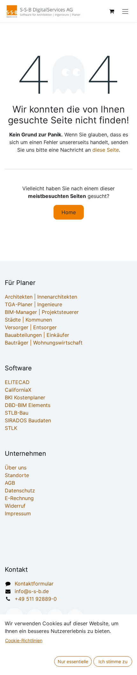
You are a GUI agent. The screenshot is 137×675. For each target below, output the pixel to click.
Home (68, 212)
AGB (10, 483)
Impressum (18, 513)
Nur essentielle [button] (73, 661)
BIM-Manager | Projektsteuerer (42, 312)
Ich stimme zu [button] (112, 661)
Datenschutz (20, 490)
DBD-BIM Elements (27, 405)
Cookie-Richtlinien (23, 640)
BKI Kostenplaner (25, 397)
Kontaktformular (34, 583)
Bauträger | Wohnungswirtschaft (44, 342)
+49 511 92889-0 (36, 599)
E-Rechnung (19, 498)
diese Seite (105, 150)
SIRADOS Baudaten (28, 420)
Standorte (17, 475)
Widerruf (15, 506)
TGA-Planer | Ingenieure (33, 304)
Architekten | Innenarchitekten (41, 297)
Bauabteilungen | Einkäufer (37, 335)
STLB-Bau (16, 413)
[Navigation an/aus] (125, 11)
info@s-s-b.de (32, 591)
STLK (11, 428)
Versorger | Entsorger (31, 327)
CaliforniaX (18, 390)
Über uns (15, 467)
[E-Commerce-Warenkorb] (111, 11)
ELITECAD (17, 382)
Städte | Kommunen (28, 319)
